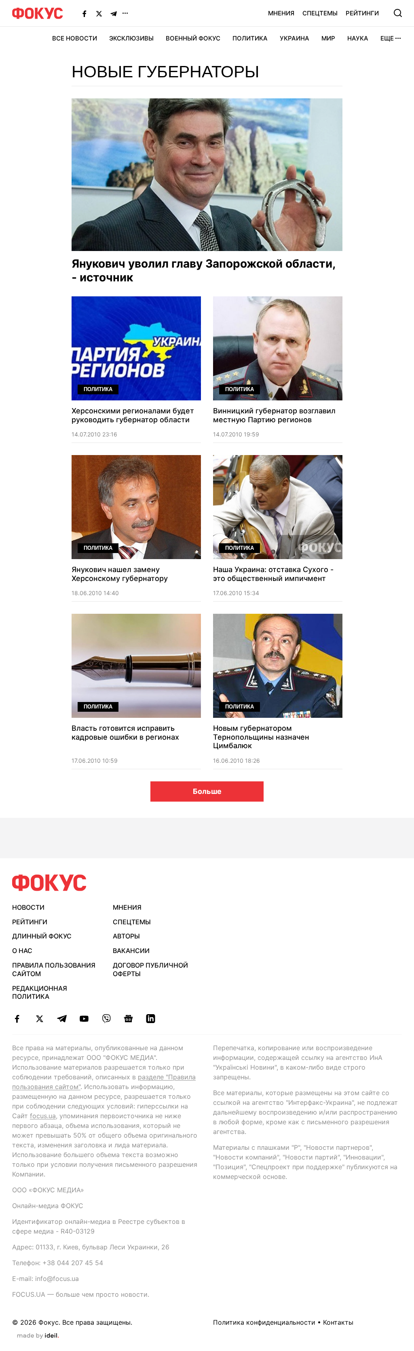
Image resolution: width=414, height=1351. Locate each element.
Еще (387, 38)
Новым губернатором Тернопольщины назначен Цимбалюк (261, 737)
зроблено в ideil (38, 1336)
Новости (28, 907)
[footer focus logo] (49, 882)
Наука (357, 38)
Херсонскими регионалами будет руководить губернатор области (133, 415)
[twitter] (39, 1018)
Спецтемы (320, 13)
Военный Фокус (193, 38)
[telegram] (62, 1018)
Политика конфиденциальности (264, 1322)
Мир (328, 38)
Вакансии (131, 951)
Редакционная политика (39, 992)
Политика (250, 38)
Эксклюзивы (131, 38)
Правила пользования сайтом (53, 969)
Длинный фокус (42, 936)
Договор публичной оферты (150, 969)
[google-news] (128, 1018)
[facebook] (17, 1018)
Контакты (338, 1322)
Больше (207, 791)
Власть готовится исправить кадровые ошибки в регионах (125, 732)
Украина (294, 38)
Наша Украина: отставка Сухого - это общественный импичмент (273, 574)
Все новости (74, 38)
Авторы (126, 936)
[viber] (106, 1018)
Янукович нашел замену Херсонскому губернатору (120, 574)
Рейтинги (362, 13)
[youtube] (84, 1018)
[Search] (398, 13)
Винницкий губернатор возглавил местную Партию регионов (274, 415)
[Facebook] (84, 13)
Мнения (281, 13)
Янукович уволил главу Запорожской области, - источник (203, 270)
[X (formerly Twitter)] (99, 13)
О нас (22, 951)
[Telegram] (113, 13)
